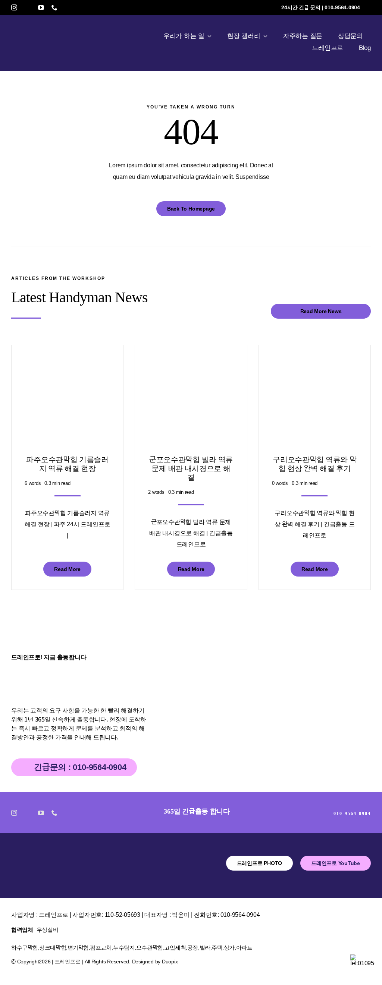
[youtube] (41, 7)
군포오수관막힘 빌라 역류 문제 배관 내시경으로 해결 (191, 468)
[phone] (54, 7)
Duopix (170, 962)
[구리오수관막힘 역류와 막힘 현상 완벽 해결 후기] (314, 363)
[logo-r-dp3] (46, 858)
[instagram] (14, 7)
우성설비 (47, 930)
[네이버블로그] (28, 7)
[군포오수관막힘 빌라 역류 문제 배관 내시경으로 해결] (191, 363)
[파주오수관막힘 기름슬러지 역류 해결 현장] (67, 363)
